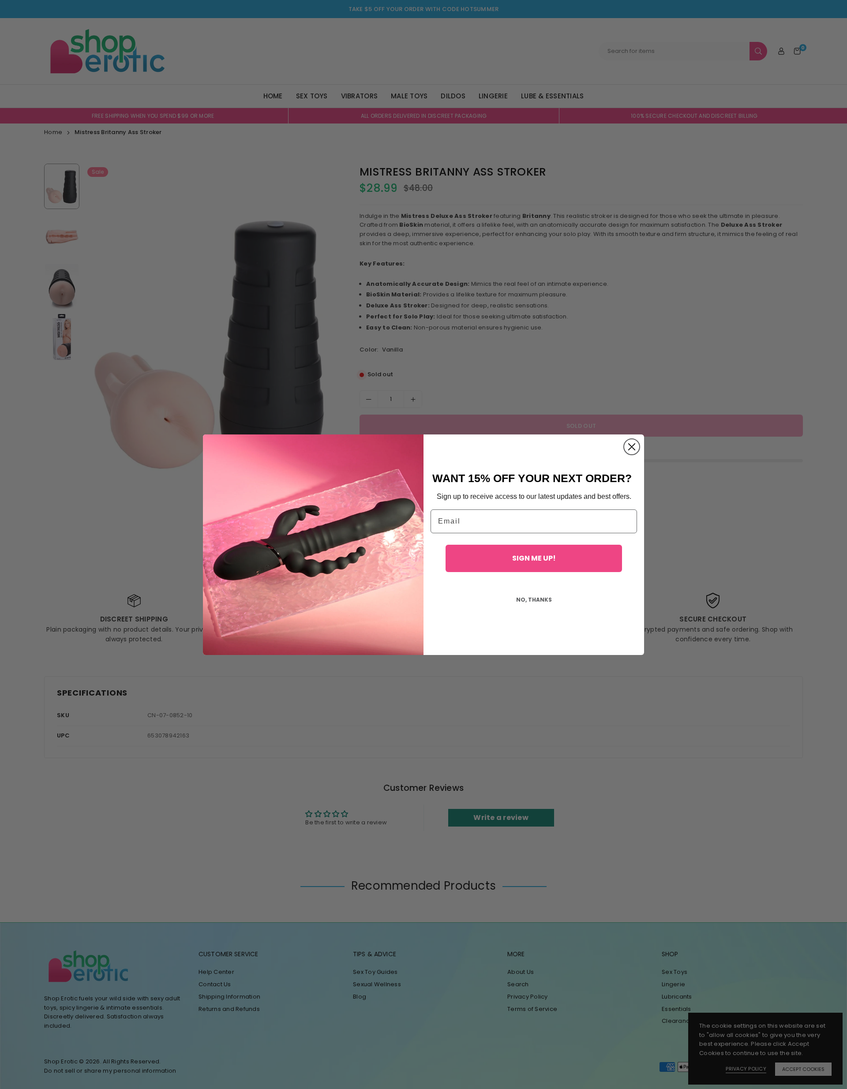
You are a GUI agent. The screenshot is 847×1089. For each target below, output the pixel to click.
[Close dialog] (632, 447)
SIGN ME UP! (534, 558)
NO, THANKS (534, 599)
